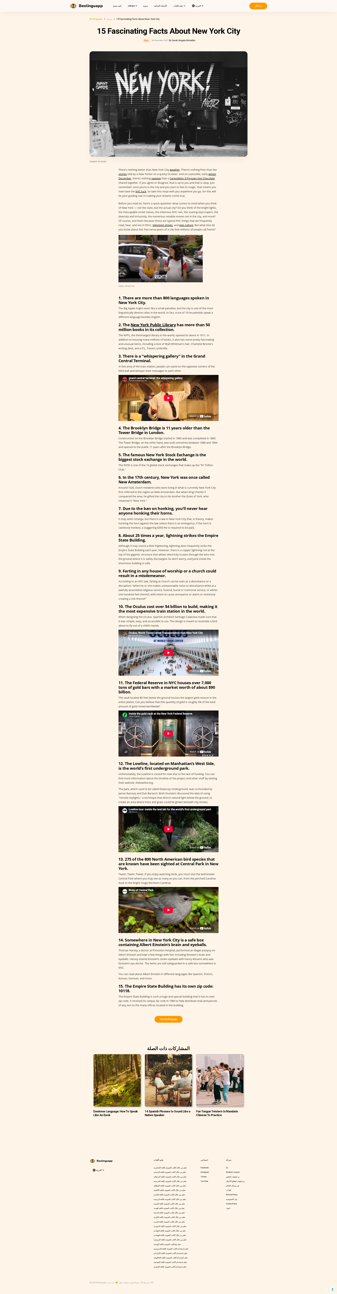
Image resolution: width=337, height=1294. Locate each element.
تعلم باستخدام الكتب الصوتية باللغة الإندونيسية (171, 1249)
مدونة (145, 6)
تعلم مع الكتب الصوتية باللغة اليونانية (167, 1244)
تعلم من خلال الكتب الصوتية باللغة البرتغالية (170, 1177)
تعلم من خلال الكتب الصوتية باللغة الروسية (170, 1199)
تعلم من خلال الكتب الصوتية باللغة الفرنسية (170, 1181)
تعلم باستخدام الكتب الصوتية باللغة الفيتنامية (170, 1262)
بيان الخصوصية (231, 1199)
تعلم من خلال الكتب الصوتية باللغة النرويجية (170, 1240)
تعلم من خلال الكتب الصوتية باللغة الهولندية (170, 1235)
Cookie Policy (231, 1204)
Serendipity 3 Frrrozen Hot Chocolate (192, 178)
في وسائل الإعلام (232, 1186)
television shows (163, 225)
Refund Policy (231, 1195)
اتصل (228, 1208)
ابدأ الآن (258, 5)
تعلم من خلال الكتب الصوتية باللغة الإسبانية (170, 1172)
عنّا (227, 1168)
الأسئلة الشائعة (160, 6)
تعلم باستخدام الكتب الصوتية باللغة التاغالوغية (171, 1258)
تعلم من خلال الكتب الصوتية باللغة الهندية (169, 1208)
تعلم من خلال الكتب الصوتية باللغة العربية (169, 1222)
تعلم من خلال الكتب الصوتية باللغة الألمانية (169, 1190)
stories (122, 174)
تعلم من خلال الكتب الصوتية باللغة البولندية (170, 1231)
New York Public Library (153, 324)
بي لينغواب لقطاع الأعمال (235, 1181)
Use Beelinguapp (168, 1019)
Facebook (205, 1168)
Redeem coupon (233, 1172)
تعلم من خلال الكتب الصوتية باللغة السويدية (170, 1226)
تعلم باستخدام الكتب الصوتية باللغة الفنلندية (170, 1267)
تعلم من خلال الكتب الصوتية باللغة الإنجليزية (170, 1168)
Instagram (205, 1172)
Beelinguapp (96, 19)
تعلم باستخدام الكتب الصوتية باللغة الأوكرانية (170, 1253)
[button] (132, 6)
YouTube (204, 1181)
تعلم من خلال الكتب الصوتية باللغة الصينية (169, 1204)
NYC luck (140, 191)
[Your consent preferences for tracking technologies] (332, 1289)
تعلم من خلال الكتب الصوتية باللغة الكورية (169, 1217)
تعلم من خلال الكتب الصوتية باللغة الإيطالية (170, 1186)
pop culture (186, 225)
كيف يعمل (117, 6)
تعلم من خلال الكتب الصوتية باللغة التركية (169, 1213)
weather (175, 169)
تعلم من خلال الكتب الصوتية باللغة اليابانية (169, 1195)
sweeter (156, 178)
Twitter (204, 1177)
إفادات (228, 1190)
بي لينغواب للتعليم (233, 1177)
